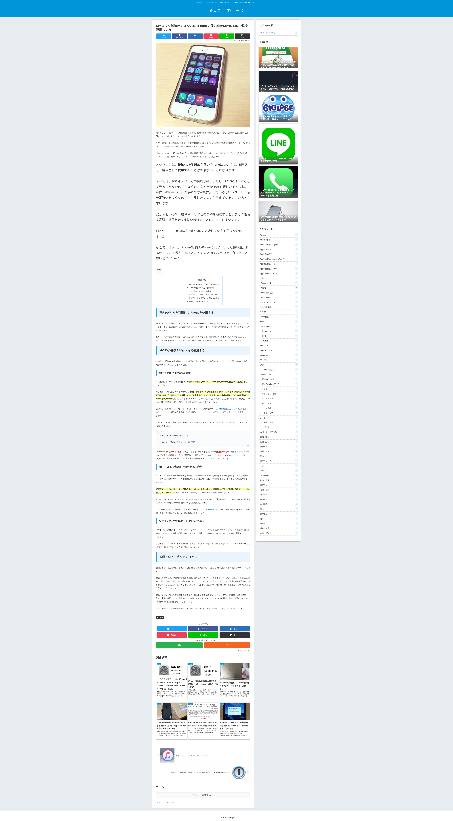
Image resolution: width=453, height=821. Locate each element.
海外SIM (278, 494)
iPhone (161, 617)
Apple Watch (278, 249)
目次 (200, 280)
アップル (278, 360)
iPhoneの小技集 (278, 293)
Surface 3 (278, 345)
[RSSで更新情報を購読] (227, 645)
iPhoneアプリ (279, 379)
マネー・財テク (278, 422)
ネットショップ (278, 413)
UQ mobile (211, 458)
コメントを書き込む (203, 795)
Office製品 (278, 317)
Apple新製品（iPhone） (278, 268)
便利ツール (278, 451)
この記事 (165, 146)
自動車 (278, 523)
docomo (279, 470)
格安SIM (278, 485)
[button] (242, 36)
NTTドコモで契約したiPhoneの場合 (204, 295)
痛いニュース (278, 509)
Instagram (279, 331)
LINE (279, 336)
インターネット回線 (278, 394)
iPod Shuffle (278, 297)
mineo (230, 455)
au (279, 466)
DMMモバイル (211, 510)
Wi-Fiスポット (278, 350)
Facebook (279, 326)
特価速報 (278, 499)
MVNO (278, 312)
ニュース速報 (278, 408)
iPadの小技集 (278, 283)
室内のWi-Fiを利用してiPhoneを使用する (204, 284)
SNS (278, 321)
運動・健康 (278, 528)
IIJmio (158, 510)
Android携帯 (278, 240)
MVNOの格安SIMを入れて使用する (202, 288)
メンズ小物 (278, 427)
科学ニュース (278, 514)
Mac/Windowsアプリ (279, 384)
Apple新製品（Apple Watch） (278, 259)
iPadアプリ (279, 374)
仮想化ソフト (278, 442)
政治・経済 (278, 480)
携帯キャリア (278, 461)
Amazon (278, 235)
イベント (278, 389)
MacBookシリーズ (278, 302)
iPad (278, 278)
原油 (278, 456)
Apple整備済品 (278, 254)
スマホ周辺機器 (278, 398)
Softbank (279, 475)
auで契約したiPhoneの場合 (201, 291)
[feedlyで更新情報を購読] (179, 645)
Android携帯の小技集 (278, 244)
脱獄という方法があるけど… (199, 301)
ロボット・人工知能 (278, 432)
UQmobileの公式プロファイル (228, 409)
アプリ (278, 365)
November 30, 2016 (186, 442)
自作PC (278, 518)
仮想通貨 (278, 446)
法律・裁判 (278, 490)
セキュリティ (278, 403)
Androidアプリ (279, 369)
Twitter (279, 341)
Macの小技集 (278, 307)
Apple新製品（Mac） (278, 273)
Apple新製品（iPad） (278, 264)
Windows (278, 355)
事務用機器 (278, 437)
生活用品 (278, 504)
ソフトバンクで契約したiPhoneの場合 (205, 298)
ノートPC (278, 418)
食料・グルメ (278, 533)
